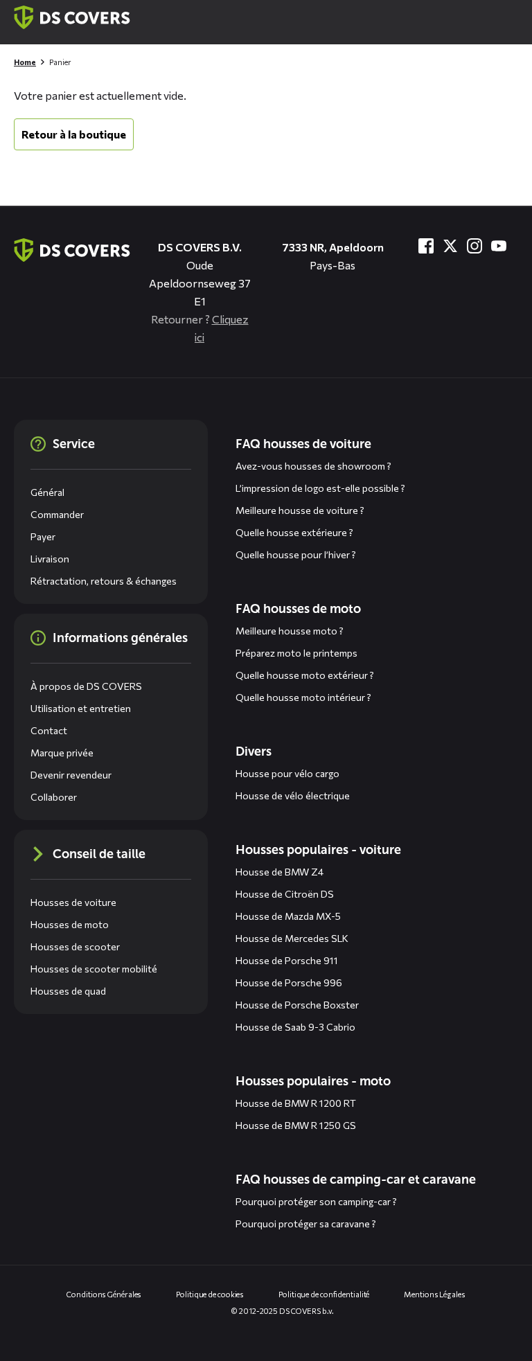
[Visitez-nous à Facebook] (426, 245)
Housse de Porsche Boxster (297, 1005)
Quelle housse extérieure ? (294, 532)
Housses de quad (68, 991)
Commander (57, 514)
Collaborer (53, 797)
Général (47, 492)
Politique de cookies (210, 1294)
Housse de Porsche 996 (289, 982)
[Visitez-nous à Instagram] (474, 245)
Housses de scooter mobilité (93, 969)
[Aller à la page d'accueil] (72, 250)
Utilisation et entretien (80, 708)
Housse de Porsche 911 (287, 960)
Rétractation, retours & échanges (103, 581)
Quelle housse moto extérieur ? (305, 675)
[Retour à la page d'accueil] (72, 17)
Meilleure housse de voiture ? (300, 510)
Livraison (49, 558)
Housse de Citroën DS (285, 894)
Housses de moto (69, 924)
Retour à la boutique (73, 134)
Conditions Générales (103, 1294)
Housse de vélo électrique (293, 795)
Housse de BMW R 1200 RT (296, 1103)
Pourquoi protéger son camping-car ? (316, 1201)
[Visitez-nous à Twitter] (450, 245)
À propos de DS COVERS (86, 686)
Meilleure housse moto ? (290, 631)
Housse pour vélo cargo (287, 773)
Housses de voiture (73, 902)
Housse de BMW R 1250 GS (296, 1125)
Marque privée (62, 752)
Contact (48, 730)
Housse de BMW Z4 (279, 872)
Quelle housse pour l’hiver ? (296, 554)
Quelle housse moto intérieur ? (303, 697)
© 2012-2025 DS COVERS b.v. (282, 1310)
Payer (42, 536)
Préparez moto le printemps (296, 653)
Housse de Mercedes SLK (292, 938)
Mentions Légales (434, 1294)
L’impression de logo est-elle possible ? (320, 488)
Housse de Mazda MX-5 (288, 916)
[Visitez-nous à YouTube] (498, 245)
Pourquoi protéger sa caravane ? (306, 1223)
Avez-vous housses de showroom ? (313, 466)
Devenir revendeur (71, 775)
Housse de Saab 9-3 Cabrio (295, 1027)
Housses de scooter (75, 946)
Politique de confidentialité (323, 1294)
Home (25, 61)
